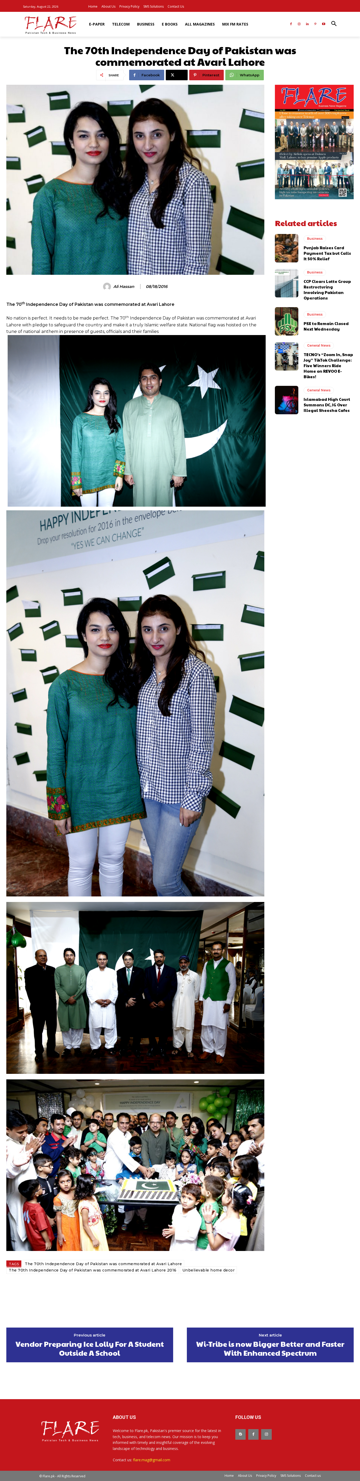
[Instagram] (299, 24)
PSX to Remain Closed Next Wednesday (326, 326)
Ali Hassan (123, 286)
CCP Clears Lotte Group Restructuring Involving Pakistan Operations (327, 289)
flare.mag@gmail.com (151, 1459)
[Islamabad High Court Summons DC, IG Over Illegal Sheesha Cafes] (287, 400)
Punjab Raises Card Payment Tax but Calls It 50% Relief (327, 253)
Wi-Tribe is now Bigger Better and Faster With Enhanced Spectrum (270, 1348)
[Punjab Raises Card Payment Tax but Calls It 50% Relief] (287, 248)
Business (315, 239)
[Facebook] (291, 24)
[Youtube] (323, 24)
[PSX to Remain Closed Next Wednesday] (287, 321)
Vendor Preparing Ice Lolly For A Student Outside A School (90, 1348)
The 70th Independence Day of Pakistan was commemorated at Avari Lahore (103, 1263)
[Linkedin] (307, 24)
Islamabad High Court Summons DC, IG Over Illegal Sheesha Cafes (327, 404)
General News (318, 345)
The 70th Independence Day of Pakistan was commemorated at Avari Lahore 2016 (93, 1270)
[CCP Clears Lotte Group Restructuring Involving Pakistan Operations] (287, 283)
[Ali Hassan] (108, 287)
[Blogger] (240, 1434)
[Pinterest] (315, 24)
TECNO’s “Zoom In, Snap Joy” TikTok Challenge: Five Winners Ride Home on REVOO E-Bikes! (328, 365)
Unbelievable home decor (208, 1270)
